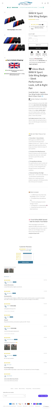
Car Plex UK (7, 406)
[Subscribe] (24, 395)
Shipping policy (37, 406)
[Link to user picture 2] (14, 347)
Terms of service (31, 406)
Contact (16, 388)
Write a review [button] (25, 262)
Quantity (30, 37)
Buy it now (38, 48)
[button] (2, 3)
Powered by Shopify (13, 406)
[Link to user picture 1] (7, 347)
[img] (7, 280)
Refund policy (25, 406)
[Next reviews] (47, 26)
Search (12, 388)
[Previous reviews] (29, 26)
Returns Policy (22, 388)
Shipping (35, 35)
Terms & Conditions (36, 388)
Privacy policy (19, 406)
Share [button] (31, 237)
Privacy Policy (28, 388)
